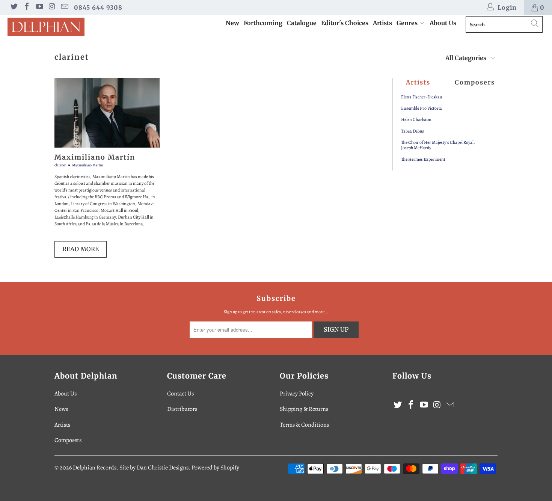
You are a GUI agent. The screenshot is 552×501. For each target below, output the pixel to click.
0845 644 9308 (98, 7)
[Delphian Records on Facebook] (26, 7)
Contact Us (180, 393)
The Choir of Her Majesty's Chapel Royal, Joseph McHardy (438, 145)
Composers (67, 440)
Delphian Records (94, 467)
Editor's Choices (344, 23)
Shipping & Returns (304, 409)
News (61, 409)
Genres (408, 23)
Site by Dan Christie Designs (154, 467)
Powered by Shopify (215, 467)
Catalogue (302, 23)
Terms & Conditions (304, 425)
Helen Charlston (416, 119)
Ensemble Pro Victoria (421, 108)
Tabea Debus (412, 131)
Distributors (182, 409)
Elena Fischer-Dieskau (421, 97)
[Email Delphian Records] (64, 7)
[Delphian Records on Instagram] (52, 7)
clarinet (71, 57)
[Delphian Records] (48, 27)
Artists (382, 23)
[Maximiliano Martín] (107, 113)
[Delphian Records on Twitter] (13, 7)
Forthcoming (263, 23)
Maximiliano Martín (94, 157)
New (232, 23)
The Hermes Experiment (423, 159)
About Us (443, 23)
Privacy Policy (297, 393)
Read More (80, 249)
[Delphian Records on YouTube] (39, 7)
